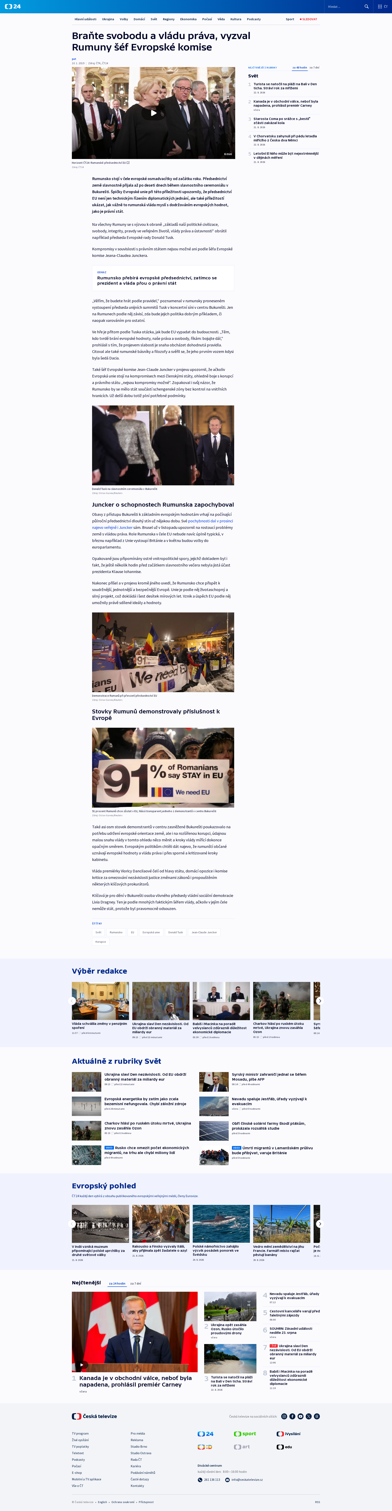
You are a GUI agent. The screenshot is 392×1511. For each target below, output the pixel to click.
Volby (124, 19)
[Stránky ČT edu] (284, 1447)
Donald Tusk (175, 932)
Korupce (101, 942)
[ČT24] (13, 6)
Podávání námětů (143, 1473)
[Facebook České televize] (292, 1416)
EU (132, 932)
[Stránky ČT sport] (245, 1434)
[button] (153, 113)
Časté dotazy (140, 1479)
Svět (154, 19)
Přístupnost (146, 1502)
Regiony (169, 19)
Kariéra (136, 1466)
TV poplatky (80, 1446)
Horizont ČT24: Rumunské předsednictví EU (99, 163)
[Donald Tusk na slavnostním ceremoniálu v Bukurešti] (163, 445)
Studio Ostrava (141, 1453)
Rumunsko (116, 932)
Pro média (138, 1433)
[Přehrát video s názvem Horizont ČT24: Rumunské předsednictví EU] (153, 113)
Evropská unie (151, 932)
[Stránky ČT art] (242, 1447)
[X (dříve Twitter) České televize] (308, 1416)
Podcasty (254, 19)
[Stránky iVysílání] (289, 1434)
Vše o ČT (78, 1486)
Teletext (78, 1453)
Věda (221, 19)
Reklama (137, 1440)
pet (74, 59)
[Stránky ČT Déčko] (205, 1447)
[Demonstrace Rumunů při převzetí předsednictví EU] (163, 652)
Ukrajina (108, 19)
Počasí (207, 19)
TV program (80, 1433)
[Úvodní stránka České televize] (95, 1416)
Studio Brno (139, 1446)
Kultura (236, 19)
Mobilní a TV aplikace (86, 1479)
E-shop (77, 1473)
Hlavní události (85, 19)
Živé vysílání (80, 1440)
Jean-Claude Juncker (204, 932)
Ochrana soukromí (122, 1502)
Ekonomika (188, 19)
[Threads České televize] (317, 1416)
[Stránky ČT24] (205, 1434)
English (102, 1502)
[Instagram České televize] (284, 1416)
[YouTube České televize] (300, 1416)
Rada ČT (136, 1459)
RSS (317, 1502)
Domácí (139, 19)
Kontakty (137, 1486)
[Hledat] (366, 6)
